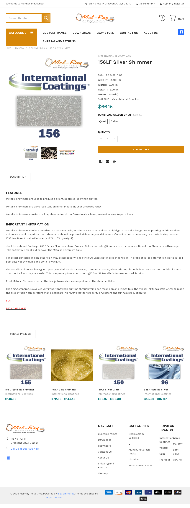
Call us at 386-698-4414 (25, 448)
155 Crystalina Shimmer (19, 389)
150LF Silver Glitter (109, 389)
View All (177, 459)
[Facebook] (181, 32)
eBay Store (105, 32)
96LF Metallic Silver (156, 389)
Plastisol (134, 459)
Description (18, 176)
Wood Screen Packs (141, 465)
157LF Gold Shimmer (63, 389)
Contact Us (129, 32)
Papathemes (54, 497)
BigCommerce (65, 493)
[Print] (114, 161)
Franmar (164, 459)
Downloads (82, 32)
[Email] (107, 161)
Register (179, 3)
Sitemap (103, 473)
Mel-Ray (178, 444)
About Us (151, 32)
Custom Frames (55, 32)
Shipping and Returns (59, 41)
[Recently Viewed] (163, 18)
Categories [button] (17, 32)
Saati (162, 453)
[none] (49, 98)
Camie (176, 438)
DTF (131, 443)
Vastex (163, 447)
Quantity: (104, 132)
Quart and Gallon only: (120, 114)
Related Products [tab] (20, 334)
